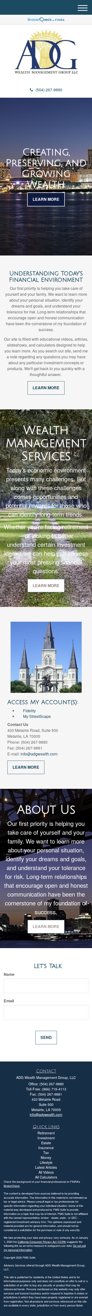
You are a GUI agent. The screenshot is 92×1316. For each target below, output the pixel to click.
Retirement (46, 1132)
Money (46, 1157)
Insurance (46, 1147)
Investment (46, 1137)
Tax (46, 1152)
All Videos (46, 1172)
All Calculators (46, 1177)
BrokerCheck (12, 1186)
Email (9, 1001)
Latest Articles (46, 1167)
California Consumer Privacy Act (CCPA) (42, 1242)
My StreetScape (34, 716)
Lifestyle (46, 1162)
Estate (46, 1142)
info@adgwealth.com (39, 754)
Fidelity (29, 710)
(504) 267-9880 (49, 90)
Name (9, 974)
